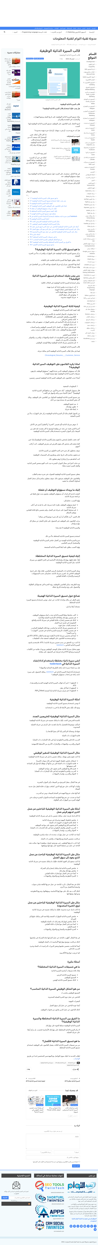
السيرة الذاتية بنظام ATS (60, 1062)
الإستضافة (69, 28)
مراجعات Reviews (90, 314)
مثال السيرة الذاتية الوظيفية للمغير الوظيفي (46, 224)
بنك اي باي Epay (90, 196)
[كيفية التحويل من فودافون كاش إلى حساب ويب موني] (16, 171)
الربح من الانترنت (56, 32)
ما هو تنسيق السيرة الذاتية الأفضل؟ (43, 245)
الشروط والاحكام (38, 28)
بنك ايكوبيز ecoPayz (89, 199)
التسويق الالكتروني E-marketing (76, 32)
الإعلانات (56, 28)
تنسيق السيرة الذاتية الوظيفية (47, 1062)
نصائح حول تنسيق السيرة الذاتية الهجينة (43, 214)
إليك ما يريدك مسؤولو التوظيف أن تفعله (43, 209)
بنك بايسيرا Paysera (89, 204)
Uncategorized (90, 61)
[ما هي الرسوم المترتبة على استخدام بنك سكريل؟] (16, 202)
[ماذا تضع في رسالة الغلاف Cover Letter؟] (76, 150)
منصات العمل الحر (90, 333)
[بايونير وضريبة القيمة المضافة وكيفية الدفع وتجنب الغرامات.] (16, 81)
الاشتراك (5, 1197)
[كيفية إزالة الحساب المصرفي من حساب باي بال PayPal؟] (16, 159)
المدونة (88, 28)
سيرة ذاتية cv (30, 58)
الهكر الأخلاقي (91, 188)
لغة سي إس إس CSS (89, 306)
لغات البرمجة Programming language (34, 32)
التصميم (92, 172)
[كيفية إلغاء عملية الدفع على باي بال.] (16, 182)
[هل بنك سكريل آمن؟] (16, 73)
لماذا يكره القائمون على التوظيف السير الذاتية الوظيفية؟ (49, 206)
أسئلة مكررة (36, 234)
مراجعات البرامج (90, 319)
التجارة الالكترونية (90, 79)
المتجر (83, 28)
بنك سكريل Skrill (90, 220)
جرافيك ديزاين (91, 248)
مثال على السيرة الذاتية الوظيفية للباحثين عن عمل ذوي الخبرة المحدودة (54, 232)
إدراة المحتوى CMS (90, 69)
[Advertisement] (49, 13)
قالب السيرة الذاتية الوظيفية (73, 1065)
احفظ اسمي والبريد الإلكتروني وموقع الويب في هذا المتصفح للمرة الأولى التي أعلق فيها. (55, 1162)
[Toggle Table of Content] (27, 196)
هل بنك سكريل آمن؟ (8, 72)
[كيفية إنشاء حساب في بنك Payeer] (16, 127)
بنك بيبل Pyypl (91, 213)
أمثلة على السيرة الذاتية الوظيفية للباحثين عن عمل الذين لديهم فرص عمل (55, 227)
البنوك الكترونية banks (89, 77)
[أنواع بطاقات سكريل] (16, 213)
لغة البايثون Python (90, 295)
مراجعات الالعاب (90, 317)
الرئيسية (94, 28)
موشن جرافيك (91, 335)
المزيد (16, 32)
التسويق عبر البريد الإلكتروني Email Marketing (90, 94)
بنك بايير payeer (90, 210)
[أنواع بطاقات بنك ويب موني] (16, 192)
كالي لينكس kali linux (89, 278)
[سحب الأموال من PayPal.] (16, 139)
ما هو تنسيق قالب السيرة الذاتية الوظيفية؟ (44, 198)
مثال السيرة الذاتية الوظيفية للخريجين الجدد (46, 221)
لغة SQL (92, 292)
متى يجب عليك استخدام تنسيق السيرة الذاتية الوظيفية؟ (48, 201)
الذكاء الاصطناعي (90, 174)
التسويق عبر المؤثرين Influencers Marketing (89, 113)
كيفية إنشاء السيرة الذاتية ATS (35, 1081)
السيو (93, 180)
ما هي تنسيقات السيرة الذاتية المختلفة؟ (44, 237)
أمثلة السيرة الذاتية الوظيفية (40, 219)
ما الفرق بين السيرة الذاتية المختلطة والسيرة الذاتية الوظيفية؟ (51, 242)
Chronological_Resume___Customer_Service (62, 355)
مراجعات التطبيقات (90, 322)
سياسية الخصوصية (48, 28)
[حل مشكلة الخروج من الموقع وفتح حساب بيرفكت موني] (16, 61)
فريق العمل (62, 28)
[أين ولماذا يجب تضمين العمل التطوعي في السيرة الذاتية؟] (76, 159)
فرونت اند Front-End (89, 275)
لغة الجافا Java (91, 301)
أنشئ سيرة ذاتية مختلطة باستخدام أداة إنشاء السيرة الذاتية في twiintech (54, 216)
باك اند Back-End (90, 191)
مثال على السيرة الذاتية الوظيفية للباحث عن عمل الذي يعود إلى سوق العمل (56, 229)
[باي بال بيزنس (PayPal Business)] (16, 106)
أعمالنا (74, 28)
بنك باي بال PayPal (90, 202)
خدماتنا (79, 28)
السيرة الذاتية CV (71, 1062)
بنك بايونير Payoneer (89, 207)
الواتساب (77, 1059)
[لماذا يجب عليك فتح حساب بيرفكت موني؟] (16, 94)
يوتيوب (93, 341)
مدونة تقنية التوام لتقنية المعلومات (75, 38)
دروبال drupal (91, 259)
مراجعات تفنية (91, 325)
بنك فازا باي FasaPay (89, 223)
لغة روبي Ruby (91, 303)
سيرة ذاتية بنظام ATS (38, 58)
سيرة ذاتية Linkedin (89, 264)
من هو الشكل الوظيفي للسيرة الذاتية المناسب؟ (47, 239)
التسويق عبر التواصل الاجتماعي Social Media (89, 101)
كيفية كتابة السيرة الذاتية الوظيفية (42, 203)
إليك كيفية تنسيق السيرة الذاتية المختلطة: (44, 211)
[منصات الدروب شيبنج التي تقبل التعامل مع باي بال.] (16, 147)
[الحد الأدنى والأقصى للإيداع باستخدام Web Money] (16, 116)
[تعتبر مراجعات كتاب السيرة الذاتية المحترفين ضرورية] (76, 142)
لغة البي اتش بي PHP (89, 298)
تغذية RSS (23, 1204)
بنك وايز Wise (91, 226)
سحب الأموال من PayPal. (8, 139)
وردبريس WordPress (89, 338)
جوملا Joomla (91, 256)
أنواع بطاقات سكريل (9, 213)
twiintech (60, 645)
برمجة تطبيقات (91, 193)
